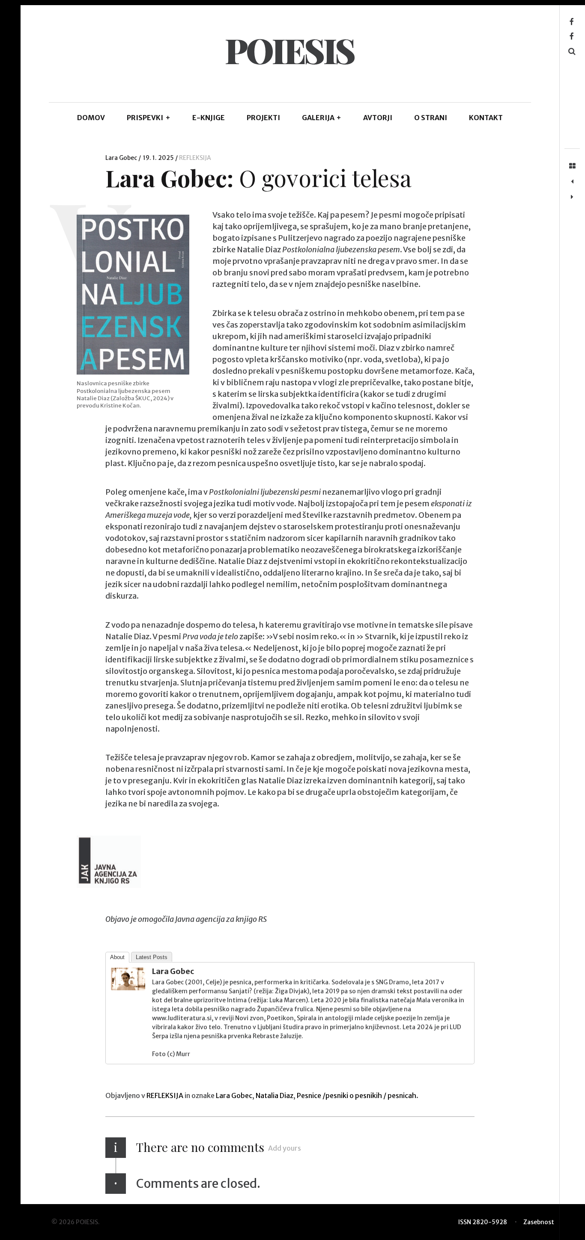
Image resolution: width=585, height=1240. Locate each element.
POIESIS (289, 50)
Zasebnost (538, 1222)
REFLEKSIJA (195, 158)
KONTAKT (486, 117)
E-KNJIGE (208, 117)
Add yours (284, 1148)
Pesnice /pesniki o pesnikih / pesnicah (356, 1095)
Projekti (263, 117)
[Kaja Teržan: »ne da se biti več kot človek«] (572, 181)
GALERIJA (322, 117)
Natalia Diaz (274, 1095)
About (117, 957)
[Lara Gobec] (128, 987)
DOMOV (91, 117)
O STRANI (430, 117)
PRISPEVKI (148, 117)
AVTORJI (377, 117)
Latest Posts (151, 957)
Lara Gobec (121, 158)
